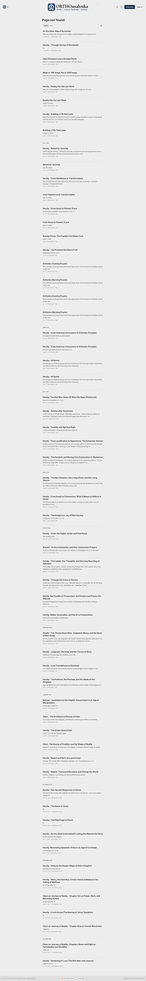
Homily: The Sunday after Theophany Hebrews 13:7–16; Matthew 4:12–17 (68, 761)
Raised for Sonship (51, 165)
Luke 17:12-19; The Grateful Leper (54, 733)
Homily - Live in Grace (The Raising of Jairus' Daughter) (68, 912)
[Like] (44, 39)
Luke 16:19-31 (48, 964)
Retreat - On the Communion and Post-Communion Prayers (70, 547)
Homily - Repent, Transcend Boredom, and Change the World (70, 772)
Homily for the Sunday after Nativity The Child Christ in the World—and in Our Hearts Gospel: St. (72, 794)
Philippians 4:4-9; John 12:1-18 (53, 518)
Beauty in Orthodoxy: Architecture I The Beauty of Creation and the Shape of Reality (71, 747)
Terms (24, 978)
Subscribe (129, 7)
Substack (125, 978)
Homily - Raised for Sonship (55, 148)
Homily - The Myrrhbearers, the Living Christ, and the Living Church (70, 479)
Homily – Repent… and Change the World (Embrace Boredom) (64, 775)
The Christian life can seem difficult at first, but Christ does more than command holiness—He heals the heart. (70, 182)
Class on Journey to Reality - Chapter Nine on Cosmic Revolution (72, 926)
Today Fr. (46, 929)
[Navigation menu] (5, 7)
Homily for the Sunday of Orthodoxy (55, 618)
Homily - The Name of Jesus (55, 806)
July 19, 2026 (47, 198)
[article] (73, 35)
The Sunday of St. (49, 536)
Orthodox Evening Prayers (55, 264)
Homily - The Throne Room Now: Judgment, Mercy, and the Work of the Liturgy (72, 634)
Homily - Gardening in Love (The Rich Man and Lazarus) (68, 961)
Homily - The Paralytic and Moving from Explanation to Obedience (73, 457)
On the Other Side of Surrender (57, 31)
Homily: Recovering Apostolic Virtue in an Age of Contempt (70, 847)
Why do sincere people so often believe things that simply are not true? (67, 89)
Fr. (43, 823)
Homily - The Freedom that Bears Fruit (60, 250)
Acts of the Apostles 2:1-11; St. (53, 400)
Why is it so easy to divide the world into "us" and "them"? (63, 62)
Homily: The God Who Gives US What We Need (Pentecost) (70, 397)
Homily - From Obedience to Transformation (63, 178)
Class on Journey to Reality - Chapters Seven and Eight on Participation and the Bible (69, 945)
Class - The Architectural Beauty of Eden (61, 716)
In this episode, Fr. (49, 885)
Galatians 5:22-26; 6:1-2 (51, 253)
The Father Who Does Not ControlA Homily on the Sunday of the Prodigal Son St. (70, 669)
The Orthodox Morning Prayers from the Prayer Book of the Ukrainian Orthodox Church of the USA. (73, 284)
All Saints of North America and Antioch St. (57, 350)
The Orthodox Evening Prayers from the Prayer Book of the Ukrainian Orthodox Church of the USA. (73, 268)
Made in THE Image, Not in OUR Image (60, 73)
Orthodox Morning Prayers (55, 280)
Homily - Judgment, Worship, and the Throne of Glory (67, 652)
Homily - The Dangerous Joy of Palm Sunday (63, 515)
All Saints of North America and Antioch (56, 336)
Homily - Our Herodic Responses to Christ (62, 790)
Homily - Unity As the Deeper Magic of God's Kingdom (67, 866)
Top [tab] (51, 26)
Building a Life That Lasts (54, 130)
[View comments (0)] (47, 39)
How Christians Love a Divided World (60, 59)
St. (43, 48)
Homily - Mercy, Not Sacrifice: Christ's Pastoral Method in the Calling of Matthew (70, 880)
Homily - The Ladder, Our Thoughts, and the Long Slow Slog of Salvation (71, 562)
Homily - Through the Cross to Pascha (60, 580)
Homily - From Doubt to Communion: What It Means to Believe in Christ (72, 497)
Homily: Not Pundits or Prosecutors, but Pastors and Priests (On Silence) (72, 597)
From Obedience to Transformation (59, 195)
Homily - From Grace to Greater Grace (60, 208)
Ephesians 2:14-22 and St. (51, 869)
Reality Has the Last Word (54, 100)
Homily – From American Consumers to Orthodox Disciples (70, 333)
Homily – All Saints (51, 360)
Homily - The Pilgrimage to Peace (58, 820)
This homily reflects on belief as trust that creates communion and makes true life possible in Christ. (71, 503)
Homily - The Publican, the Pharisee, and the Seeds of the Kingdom (69, 680)
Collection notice (31, 978)
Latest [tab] (46, 26)
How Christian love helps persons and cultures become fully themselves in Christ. (70, 76)
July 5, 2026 (47, 239)
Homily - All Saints (51, 377)
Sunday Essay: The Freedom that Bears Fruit (63, 236)
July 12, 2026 (47, 225)
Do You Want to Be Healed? (52, 837)
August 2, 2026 (48, 133)
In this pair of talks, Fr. (50, 706)
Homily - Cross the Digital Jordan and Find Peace (65, 533)
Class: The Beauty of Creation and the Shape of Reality (67, 744)
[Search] (117, 7)
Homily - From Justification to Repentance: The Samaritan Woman (73, 441)
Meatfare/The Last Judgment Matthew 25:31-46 (59, 655)
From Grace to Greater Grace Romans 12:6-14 (58, 211)
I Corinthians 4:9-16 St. (50, 851)
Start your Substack (69, 978)
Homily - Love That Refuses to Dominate (61, 665)
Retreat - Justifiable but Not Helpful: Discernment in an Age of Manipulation (71, 701)
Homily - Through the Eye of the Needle (60, 45)
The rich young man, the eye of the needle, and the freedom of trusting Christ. (69, 34)
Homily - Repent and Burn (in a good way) (62, 758)
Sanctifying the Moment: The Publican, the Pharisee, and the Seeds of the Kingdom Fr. (72, 685)
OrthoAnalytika (56, 36)
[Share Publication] (122, 7)
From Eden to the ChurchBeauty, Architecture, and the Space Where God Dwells (70, 720)
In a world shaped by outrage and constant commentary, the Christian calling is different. (70, 603)
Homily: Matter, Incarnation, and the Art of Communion (68, 615)
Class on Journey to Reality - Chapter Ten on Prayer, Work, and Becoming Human (71, 897)
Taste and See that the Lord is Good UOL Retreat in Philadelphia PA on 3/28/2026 (70, 550)
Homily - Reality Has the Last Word (58, 86)
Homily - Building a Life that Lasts (58, 114)
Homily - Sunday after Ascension (58, 411)
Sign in (139, 7)
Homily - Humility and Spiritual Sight (59, 427)
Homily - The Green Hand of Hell (57, 730)
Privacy (19, 978)
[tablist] (48, 26)
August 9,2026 (48, 103)
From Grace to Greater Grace (56, 222)
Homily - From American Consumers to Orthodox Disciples (69, 347)
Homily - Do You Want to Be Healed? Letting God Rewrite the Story (73, 834)
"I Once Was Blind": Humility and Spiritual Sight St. (60, 430)
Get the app (80, 978)
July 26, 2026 (47, 168)
